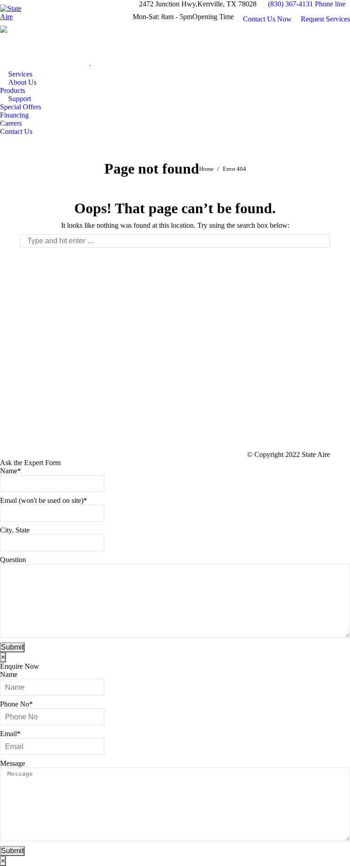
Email (10, 734)
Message (12, 763)
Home (206, 168)
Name (10, 471)
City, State (15, 530)
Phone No (16, 704)
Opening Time (213, 16)
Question (13, 560)
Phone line (330, 4)
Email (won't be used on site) (43, 500)
